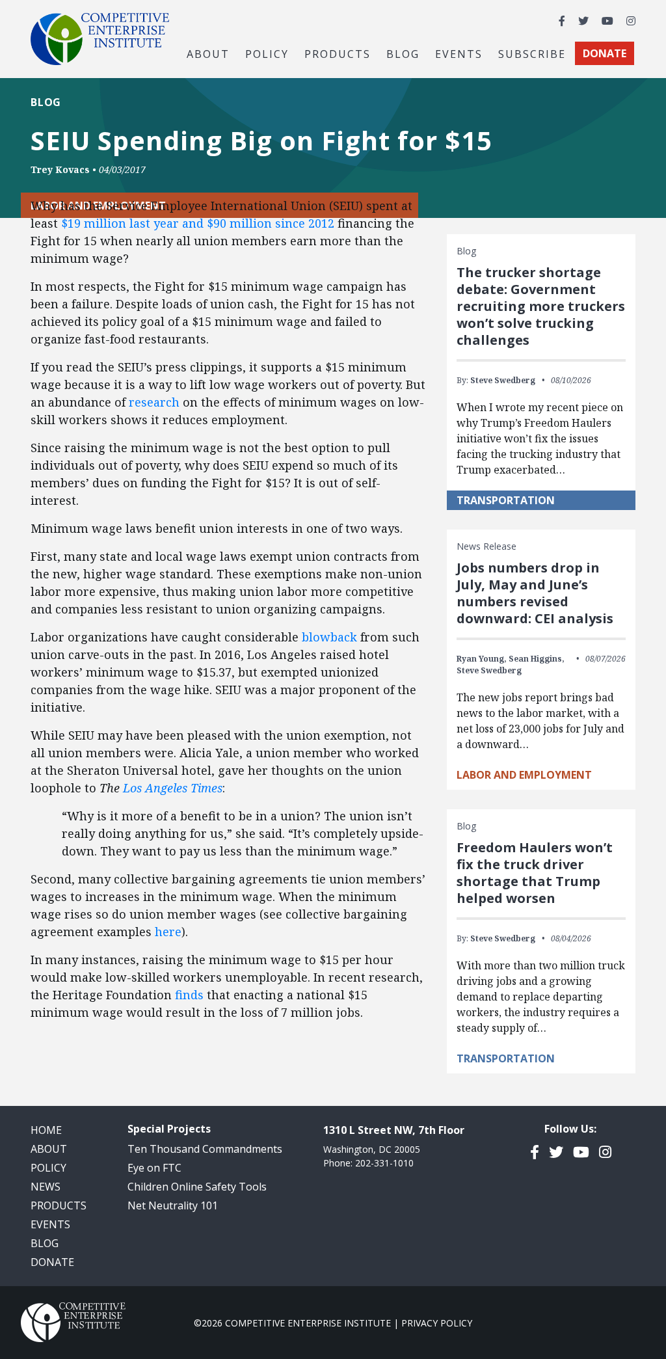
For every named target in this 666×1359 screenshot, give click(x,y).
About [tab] (208, 53)
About (49, 1149)
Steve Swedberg (502, 380)
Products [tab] (337, 53)
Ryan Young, (482, 658)
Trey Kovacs (60, 169)
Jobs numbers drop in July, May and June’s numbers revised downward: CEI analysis (535, 593)
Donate (52, 1262)
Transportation (506, 500)
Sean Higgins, (537, 658)
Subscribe (532, 53)
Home (46, 1130)
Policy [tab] (267, 53)
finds (189, 994)
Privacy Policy (436, 1323)
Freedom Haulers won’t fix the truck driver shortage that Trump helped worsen (535, 873)
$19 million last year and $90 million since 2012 (197, 223)
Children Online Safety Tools (197, 1186)
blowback (329, 637)
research (154, 402)
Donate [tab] (604, 53)
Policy (48, 1168)
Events (459, 53)
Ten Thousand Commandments (204, 1149)
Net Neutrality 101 (172, 1205)
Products (59, 1205)
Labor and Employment (524, 775)
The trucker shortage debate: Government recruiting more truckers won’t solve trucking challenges (541, 306)
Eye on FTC (154, 1168)
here (168, 931)
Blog (403, 53)
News (45, 1186)
